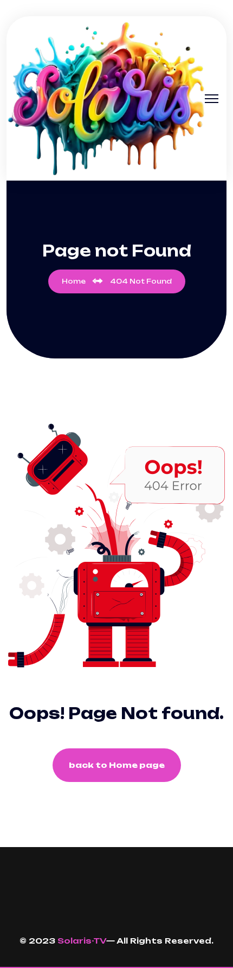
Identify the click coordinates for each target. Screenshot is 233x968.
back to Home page (117, 765)
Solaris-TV (81, 940)
